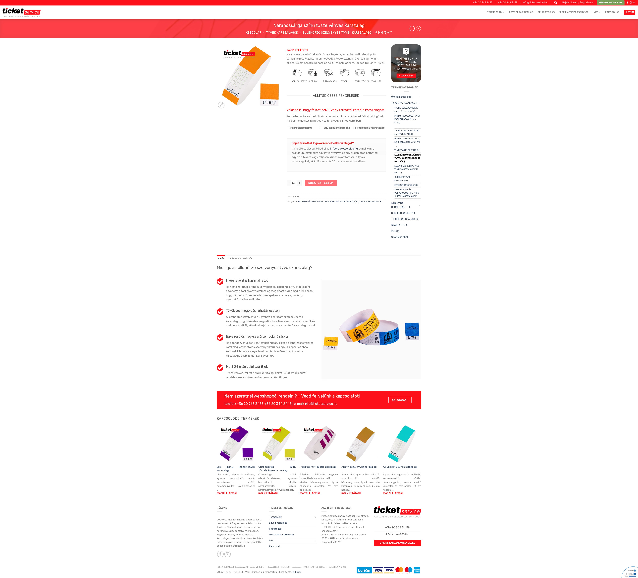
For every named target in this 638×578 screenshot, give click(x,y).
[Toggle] (420, 97)
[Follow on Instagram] (631, 2)
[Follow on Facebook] (628, 2)
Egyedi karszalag (521, 12)
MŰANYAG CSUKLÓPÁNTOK (400, 205)
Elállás (296, 567)
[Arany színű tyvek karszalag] (360, 444)
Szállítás (273, 567)
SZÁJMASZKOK (400, 237)
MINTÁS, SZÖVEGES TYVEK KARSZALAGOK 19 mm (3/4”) (407, 119)
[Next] (421, 462)
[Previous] (216, 462)
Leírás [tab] (221, 258)
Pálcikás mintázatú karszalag (318, 466)
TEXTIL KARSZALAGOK (404, 219)
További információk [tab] (240, 258)
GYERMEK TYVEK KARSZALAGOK (402, 179)
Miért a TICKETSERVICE (573, 12)
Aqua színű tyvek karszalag (400, 466)
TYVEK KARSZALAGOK (282, 32)
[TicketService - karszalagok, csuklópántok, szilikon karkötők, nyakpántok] (21, 12)
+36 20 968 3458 (507, 2)
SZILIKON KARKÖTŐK (403, 213)
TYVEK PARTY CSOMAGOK (406, 150)
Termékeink (494, 12)
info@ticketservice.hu (535, 2)
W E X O (296, 572)
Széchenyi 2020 (338, 567)
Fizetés (285, 567)
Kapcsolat (612, 12)
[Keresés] (556, 2)
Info (595, 12)
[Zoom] (221, 105)
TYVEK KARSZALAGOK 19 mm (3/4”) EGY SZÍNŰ (406, 109)
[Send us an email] (634, 2)
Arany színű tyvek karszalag (359, 466)
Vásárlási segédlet (315, 567)
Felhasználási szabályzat (232, 567)
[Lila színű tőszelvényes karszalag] (236, 444)
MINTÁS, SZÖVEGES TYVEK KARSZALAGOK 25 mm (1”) (407, 140)
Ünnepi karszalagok (401, 96)
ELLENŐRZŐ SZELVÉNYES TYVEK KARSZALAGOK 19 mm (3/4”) (347, 32)
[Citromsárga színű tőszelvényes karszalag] (277, 444)
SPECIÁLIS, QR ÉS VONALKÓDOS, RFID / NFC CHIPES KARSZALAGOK (406, 192)
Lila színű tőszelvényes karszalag (236, 468)
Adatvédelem (257, 567)
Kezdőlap (253, 32)
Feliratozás (546, 12)
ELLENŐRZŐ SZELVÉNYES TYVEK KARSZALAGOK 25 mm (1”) (406, 169)
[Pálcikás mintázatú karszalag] (319, 444)
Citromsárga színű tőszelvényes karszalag (277, 468)
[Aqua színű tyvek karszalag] (402, 444)
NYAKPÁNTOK (399, 225)
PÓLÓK (395, 231)
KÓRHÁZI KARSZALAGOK (406, 185)
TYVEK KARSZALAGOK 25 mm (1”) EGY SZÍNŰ (406, 132)
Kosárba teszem (320, 182)
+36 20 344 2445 (482, 2)
